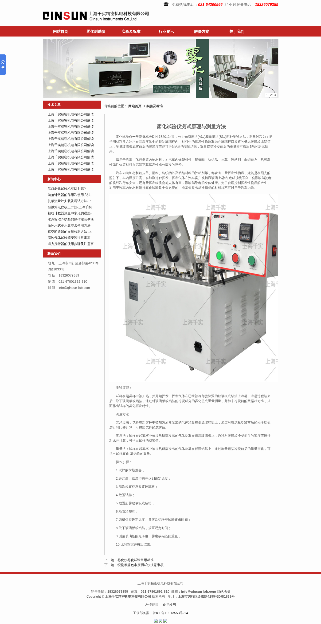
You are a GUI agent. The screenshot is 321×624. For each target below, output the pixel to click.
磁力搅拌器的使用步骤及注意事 (71, 244)
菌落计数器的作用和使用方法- (70, 195)
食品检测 (169, 605)
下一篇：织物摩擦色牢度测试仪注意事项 (134, 565)
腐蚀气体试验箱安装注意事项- (70, 238)
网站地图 (223, 591)
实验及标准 (131, 31)
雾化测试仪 (95, 31)
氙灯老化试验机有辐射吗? (67, 189)
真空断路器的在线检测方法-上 (70, 231)
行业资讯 (166, 31)
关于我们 (236, 31)
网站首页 (60, 31)
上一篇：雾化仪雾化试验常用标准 (129, 560)
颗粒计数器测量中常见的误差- (70, 213)
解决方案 (201, 31)
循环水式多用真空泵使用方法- (70, 225)
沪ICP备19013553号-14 (170, 613)
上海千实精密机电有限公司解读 (71, 114)
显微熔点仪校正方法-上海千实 (70, 207)
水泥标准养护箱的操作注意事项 (71, 219)
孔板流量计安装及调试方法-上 (70, 201)
